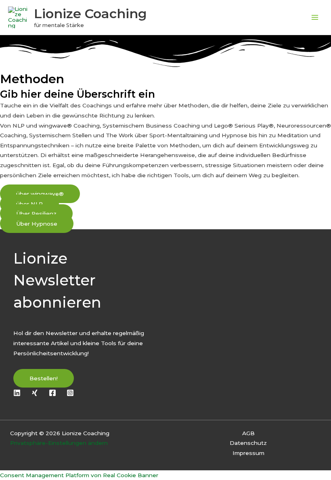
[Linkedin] (17, 392)
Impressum (248, 453)
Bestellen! (43, 378)
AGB (248, 433)
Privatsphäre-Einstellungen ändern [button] (59, 443)
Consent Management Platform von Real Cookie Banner (79, 475)
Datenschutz (248, 443)
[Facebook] (52, 392)
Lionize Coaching (90, 13)
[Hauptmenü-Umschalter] (315, 17)
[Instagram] (70, 392)
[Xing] (34, 392)
